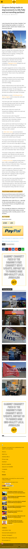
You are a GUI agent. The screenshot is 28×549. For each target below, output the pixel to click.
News (3, 5)
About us (4, 451)
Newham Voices (14, 546)
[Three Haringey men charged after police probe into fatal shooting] (4, 498)
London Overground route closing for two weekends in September (14, 334)
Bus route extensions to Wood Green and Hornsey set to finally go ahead (16, 516)
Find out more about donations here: (10, 482)
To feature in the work (7, 160)
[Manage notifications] (2, 543)
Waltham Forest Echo (17, 545)
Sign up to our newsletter (7, 466)
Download (4, 461)
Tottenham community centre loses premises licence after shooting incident (16, 492)
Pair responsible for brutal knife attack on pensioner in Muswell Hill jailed (16, 507)
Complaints (4, 469)
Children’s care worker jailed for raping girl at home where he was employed (17, 502)
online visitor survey (8, 132)
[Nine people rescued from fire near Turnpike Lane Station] (4, 512)
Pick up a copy (5, 459)
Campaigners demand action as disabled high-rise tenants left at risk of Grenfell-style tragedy (14, 387)
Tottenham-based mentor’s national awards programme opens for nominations (14, 352)
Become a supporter (6, 464)
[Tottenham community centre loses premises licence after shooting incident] (4, 493)
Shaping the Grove (12, 63)
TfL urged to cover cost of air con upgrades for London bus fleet (14, 299)
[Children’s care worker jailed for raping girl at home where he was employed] (4, 503)
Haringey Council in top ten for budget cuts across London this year (14, 317)
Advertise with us (6, 456)
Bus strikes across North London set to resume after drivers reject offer (14, 369)
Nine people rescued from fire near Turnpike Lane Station (15, 512)
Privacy (3, 471)
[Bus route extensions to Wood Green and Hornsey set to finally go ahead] (4, 517)
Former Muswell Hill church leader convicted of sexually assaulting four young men (15, 522)
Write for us (4, 454)
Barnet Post (8, 546)
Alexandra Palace (10, 244)
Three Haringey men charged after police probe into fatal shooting (16, 497)
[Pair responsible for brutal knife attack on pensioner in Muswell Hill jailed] (4, 507)
